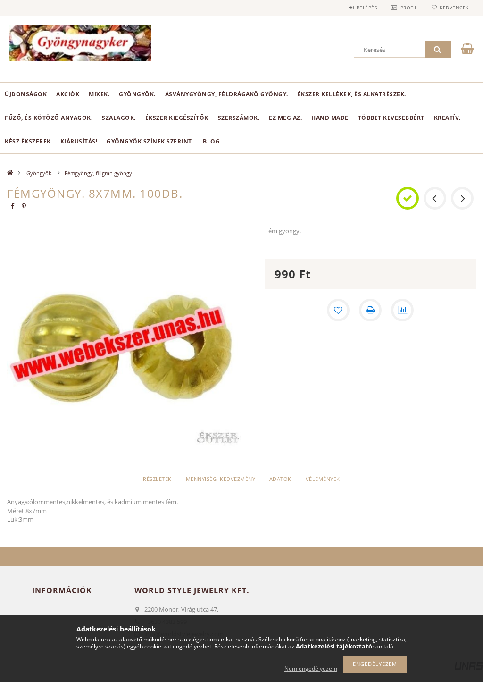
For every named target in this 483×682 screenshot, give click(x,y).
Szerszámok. (239, 118)
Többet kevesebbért (391, 118)
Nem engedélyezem (310, 669)
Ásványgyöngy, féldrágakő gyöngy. (226, 94)
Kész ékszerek (28, 141)
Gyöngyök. (137, 94)
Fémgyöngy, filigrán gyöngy (98, 173)
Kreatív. (447, 118)
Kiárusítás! (79, 141)
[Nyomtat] (370, 310)
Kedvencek (454, 7)
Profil (408, 7)
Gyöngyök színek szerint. (150, 141)
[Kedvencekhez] (338, 310)
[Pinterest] (23, 206)
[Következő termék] (462, 198)
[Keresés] (438, 49)
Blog (211, 141)
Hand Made (330, 118)
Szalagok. (119, 118)
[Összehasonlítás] (402, 310)
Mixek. (99, 94)
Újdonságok (26, 94)
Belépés (367, 7)
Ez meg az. (285, 118)
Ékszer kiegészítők (176, 118)
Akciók (67, 94)
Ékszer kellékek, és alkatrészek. (352, 94)
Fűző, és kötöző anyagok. (48, 118)
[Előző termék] (435, 198)
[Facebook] (12, 206)
